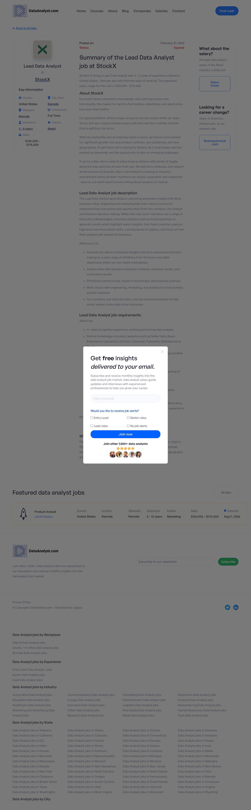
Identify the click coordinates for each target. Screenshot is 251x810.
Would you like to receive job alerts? (115, 411)
